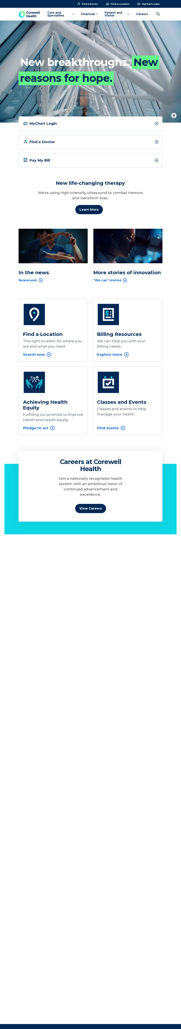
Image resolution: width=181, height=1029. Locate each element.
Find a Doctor (42, 142)
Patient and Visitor (113, 14)
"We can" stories (107, 280)
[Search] (158, 14)
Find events (108, 428)
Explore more (109, 354)
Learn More (89, 210)
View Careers (90, 508)
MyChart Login (43, 123)
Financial (88, 14)
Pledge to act (35, 428)
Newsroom (28, 280)
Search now (34, 354)
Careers (142, 14)
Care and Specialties (55, 14)
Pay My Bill (39, 160)
